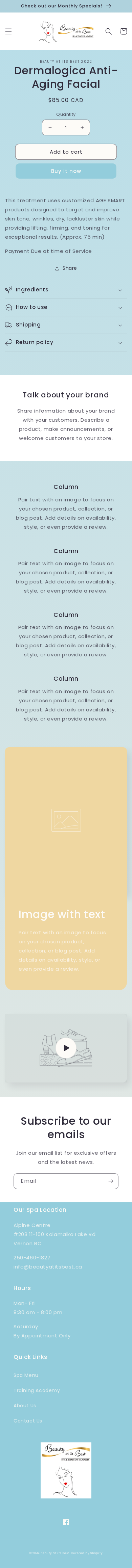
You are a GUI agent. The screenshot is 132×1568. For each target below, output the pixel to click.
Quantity (65, 114)
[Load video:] (66, 1048)
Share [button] (70, 268)
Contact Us (28, 1420)
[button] (8, 31)
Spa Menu (26, 1375)
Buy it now (66, 171)
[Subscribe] (110, 1181)
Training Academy (37, 1390)
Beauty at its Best (55, 1553)
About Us (25, 1405)
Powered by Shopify (86, 1553)
